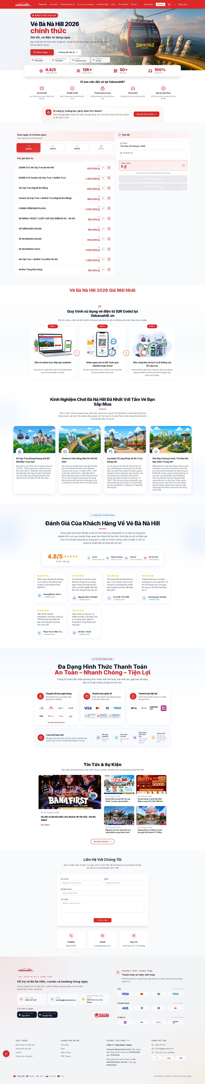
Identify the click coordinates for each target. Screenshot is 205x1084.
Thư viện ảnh (123, 4)
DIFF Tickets (66, 1056)
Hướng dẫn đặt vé (67, 4)
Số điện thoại (66, 889)
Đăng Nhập (148, 4)
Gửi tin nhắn (103, 920)
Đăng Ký (160, 4)
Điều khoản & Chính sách (25, 1045)
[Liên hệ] (6, 1053)
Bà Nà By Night (103, 4)
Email (106, 879)
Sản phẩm (53, 4)
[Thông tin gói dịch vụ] (109, 167)
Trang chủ (42, 4)
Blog (113, 4)
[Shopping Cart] (169, 4)
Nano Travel (66, 1052)
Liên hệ (133, 4)
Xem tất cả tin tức (101, 841)
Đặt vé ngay (42, 52)
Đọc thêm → (46, 825)
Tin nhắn (64, 899)
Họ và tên (65, 879)
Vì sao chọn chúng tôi (85, 4)
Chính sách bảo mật (23, 1049)
